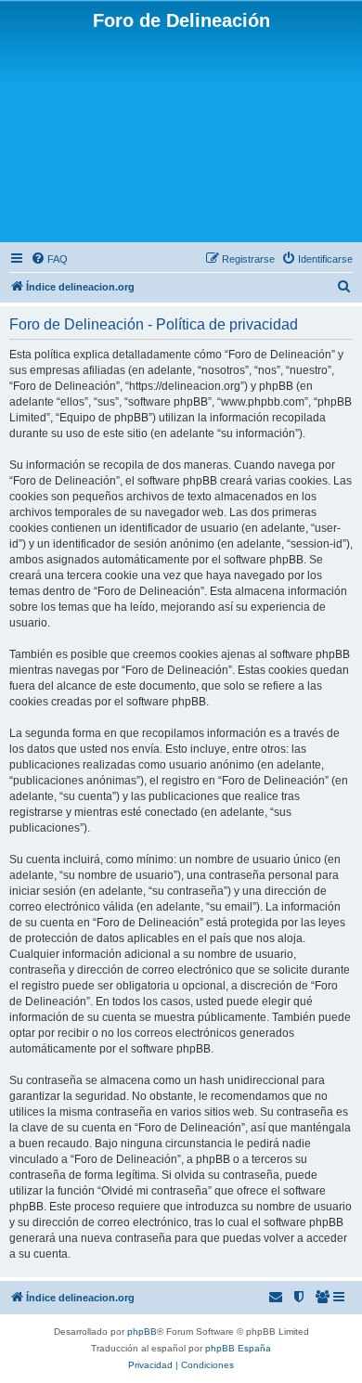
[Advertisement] (181, 135)
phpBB (142, 1331)
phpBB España (238, 1348)
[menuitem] (49, 259)
